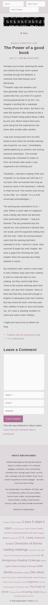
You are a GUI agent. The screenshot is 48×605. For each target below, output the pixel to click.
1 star (12, 522)
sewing (24, 582)
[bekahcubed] (24, 21)
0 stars (6, 522)
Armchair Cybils (11, 533)
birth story (33, 533)
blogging (41, 533)
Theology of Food (15, 592)
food (10, 556)
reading (35, 577)
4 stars (37, 522)
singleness (33, 582)
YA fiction (30, 596)
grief (33, 556)
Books (15, 43)
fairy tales (41, 550)
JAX (37, 556)
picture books (6, 577)
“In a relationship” (15, 338)
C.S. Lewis (26, 537)
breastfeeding (14, 538)
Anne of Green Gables (34, 529)
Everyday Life (28, 43)
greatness (27, 556)
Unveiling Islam (31, 591)
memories (18, 572)
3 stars (26, 521)
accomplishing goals (18, 528)
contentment (32, 550)
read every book (24, 577)
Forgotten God (18, 556)
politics (14, 577)
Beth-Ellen (23, 533)
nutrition (26, 573)
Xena (36, 601)
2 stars (18, 522)
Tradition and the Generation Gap (23, 335)
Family (6, 556)
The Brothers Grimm (22, 587)
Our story (37, 572)
